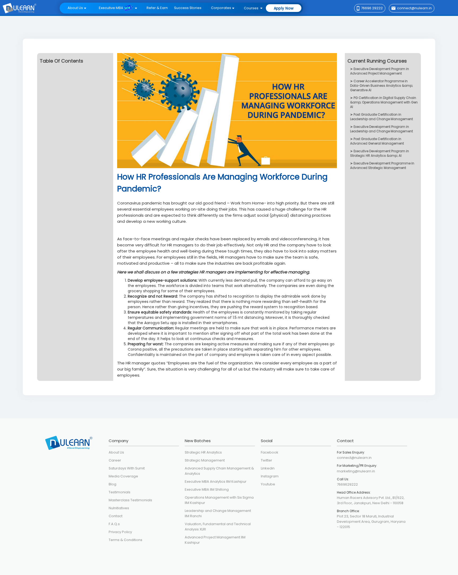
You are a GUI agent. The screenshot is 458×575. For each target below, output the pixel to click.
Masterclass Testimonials (130, 500)
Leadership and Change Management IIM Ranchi (218, 513)
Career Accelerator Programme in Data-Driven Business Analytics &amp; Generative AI (381, 85)
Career (115, 460)
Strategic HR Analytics (203, 452)
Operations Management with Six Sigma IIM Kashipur (219, 500)
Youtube (268, 484)
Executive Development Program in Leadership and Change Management (381, 128)
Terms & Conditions (125, 539)
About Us (116, 452)
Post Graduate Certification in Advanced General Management (377, 141)
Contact (115, 516)
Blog (112, 484)
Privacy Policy (120, 531)
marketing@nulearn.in (356, 471)
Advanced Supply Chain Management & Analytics (219, 471)
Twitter (266, 460)
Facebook (269, 452)
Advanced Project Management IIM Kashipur (215, 540)
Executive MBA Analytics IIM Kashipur (215, 481)
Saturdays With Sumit (127, 468)
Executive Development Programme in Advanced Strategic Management (382, 165)
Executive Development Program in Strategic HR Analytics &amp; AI (379, 153)
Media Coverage (123, 476)
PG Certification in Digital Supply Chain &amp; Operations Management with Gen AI (384, 102)
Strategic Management (205, 460)
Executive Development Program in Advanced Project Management (379, 71)
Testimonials (119, 492)
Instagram (270, 476)
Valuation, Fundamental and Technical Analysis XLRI (218, 526)
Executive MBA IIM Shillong (207, 489)
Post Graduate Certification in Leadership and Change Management (381, 116)
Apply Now (284, 8)
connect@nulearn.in (354, 457)
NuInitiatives (119, 508)
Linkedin (268, 468)
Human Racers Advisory (357, 497)
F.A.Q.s (114, 523)
